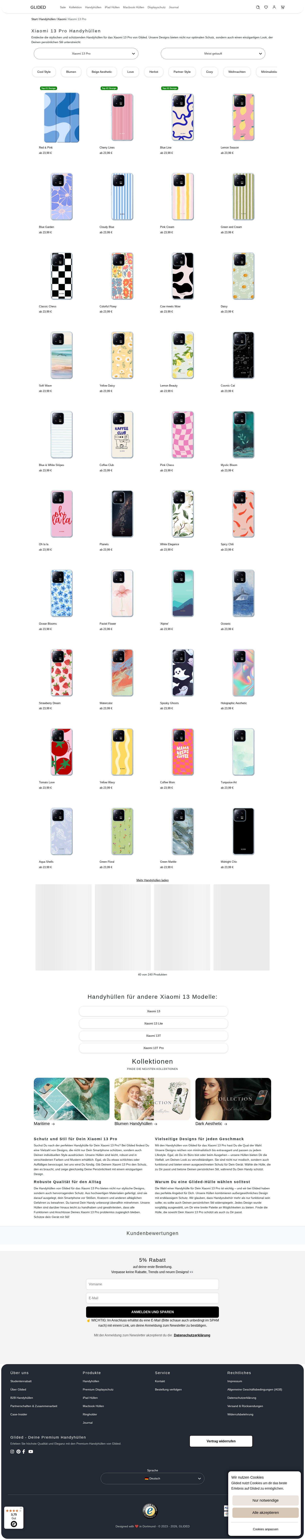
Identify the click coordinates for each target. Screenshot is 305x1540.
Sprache (152, 1470)
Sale (63, 7)
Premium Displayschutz (98, 1389)
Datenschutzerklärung (192, 1335)
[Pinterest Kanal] (19, 1452)
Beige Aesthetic (102, 71)
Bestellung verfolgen (168, 1389)
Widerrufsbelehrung (240, 1414)
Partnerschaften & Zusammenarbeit (33, 1406)
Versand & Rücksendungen (245, 1406)
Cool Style (44, 71)
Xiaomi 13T (153, 1035)
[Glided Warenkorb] (283, 8)
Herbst (153, 71)
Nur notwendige (266, 1500)
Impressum (234, 1381)
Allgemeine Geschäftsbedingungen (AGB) (254, 1389)
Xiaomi (61, 19)
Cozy (209, 71)
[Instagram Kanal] (13, 1452)
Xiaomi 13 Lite (153, 1023)
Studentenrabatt (21, 1381)
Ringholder (90, 1414)
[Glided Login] (274, 8)
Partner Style (182, 71)
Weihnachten (237, 71)
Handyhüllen (93, 7)
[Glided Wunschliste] (258, 8)
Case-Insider (18, 1414)
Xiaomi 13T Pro (153, 1048)
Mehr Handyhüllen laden (153, 880)
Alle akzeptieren (265, 1513)
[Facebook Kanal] (25, 1452)
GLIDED (38, 7)
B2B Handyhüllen (21, 1397)
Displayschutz (157, 7)
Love (130, 71)
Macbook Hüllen (133, 7)
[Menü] (20, 1509)
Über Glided (18, 1389)
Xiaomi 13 (153, 1011)
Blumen (71, 71)
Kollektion (75, 7)
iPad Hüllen (112, 7)
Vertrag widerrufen (221, 1441)
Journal (174, 7)
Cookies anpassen (265, 1529)
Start (34, 19)
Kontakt (160, 1381)
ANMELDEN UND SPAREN (152, 1312)
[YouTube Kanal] (31, 1452)
